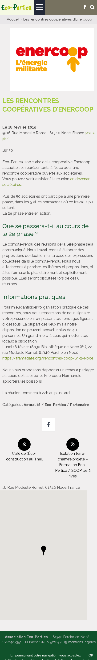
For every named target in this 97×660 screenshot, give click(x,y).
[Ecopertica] (17, 7)
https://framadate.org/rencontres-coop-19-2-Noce (47, 358)
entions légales (83, 642)
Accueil (13, 19)
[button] (43, 550)
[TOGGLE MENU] (39, 7)
